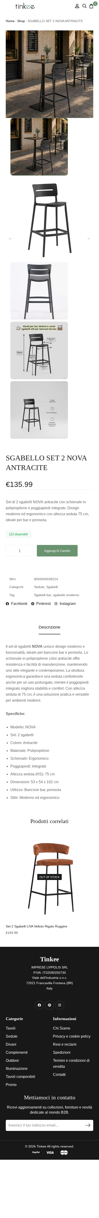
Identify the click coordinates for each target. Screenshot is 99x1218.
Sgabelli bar (42, 595)
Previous (10, 238)
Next (88, 238)
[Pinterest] (49, 1005)
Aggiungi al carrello (57, 551)
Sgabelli (52, 587)
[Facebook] (39, 1005)
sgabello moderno (66, 595)
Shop (21, 21)
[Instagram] (59, 1005)
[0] (91, 6)
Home (10, 21)
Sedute (39, 587)
